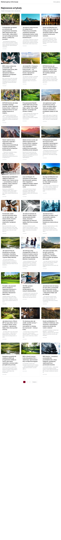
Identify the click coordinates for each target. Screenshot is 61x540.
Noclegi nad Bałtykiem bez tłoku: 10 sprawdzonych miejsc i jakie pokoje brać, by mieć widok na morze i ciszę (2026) (50, 180)
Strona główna (56, 2)
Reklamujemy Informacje (9, 2)
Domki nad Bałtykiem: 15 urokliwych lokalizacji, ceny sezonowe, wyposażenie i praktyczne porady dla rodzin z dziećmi (50, 324)
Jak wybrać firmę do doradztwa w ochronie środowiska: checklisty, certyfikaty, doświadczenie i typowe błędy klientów (10, 254)
